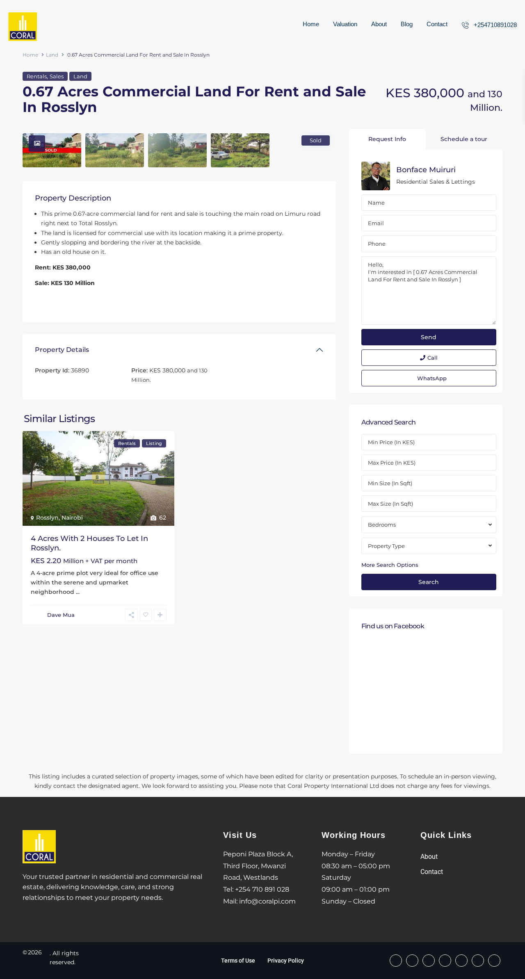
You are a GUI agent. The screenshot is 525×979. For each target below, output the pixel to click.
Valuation (345, 24)
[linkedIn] (461, 960)
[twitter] (445, 960)
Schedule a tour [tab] (464, 139)
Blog (407, 24)
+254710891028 (495, 24)
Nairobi (72, 517)
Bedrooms (382, 524)
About (379, 24)
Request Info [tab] (387, 139)
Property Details (62, 350)
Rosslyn (47, 517)
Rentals (37, 76)
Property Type (386, 546)
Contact (437, 24)
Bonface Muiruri (426, 169)
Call (432, 357)
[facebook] (396, 960)
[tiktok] (428, 960)
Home (311, 24)
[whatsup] (412, 960)
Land (52, 55)
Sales (57, 76)
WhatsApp (432, 378)
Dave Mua (61, 615)
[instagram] (494, 960)
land (143, 213)
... (78, 592)
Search (428, 582)
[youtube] (478, 960)
